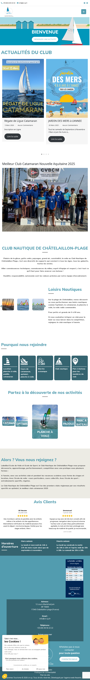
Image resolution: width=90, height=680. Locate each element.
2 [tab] (44, 154)
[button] (45, 39)
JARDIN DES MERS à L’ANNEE (21, 121)
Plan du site (45, 675)
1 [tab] (42, 154)
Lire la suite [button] (67, 532)
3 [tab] (46, 154)
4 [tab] (48, 154)
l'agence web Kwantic (73, 677)
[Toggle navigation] (83, 11)
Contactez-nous (69, 659)
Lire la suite (12, 139)
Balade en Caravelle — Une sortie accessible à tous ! (64, 122)
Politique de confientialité (45, 672)
